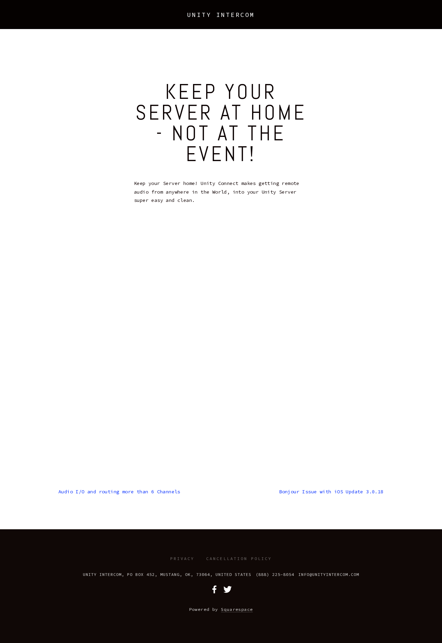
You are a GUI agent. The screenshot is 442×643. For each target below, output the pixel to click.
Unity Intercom (221, 15)
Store (148, 23)
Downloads (117, 23)
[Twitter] (227, 589)
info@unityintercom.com (328, 574)
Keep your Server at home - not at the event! (221, 122)
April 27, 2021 (221, 67)
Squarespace (237, 609)
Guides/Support (206, 23)
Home (21, 23)
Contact (248, 23)
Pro (170, 23)
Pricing (82, 23)
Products (49, 23)
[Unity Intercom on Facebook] (214, 589)
